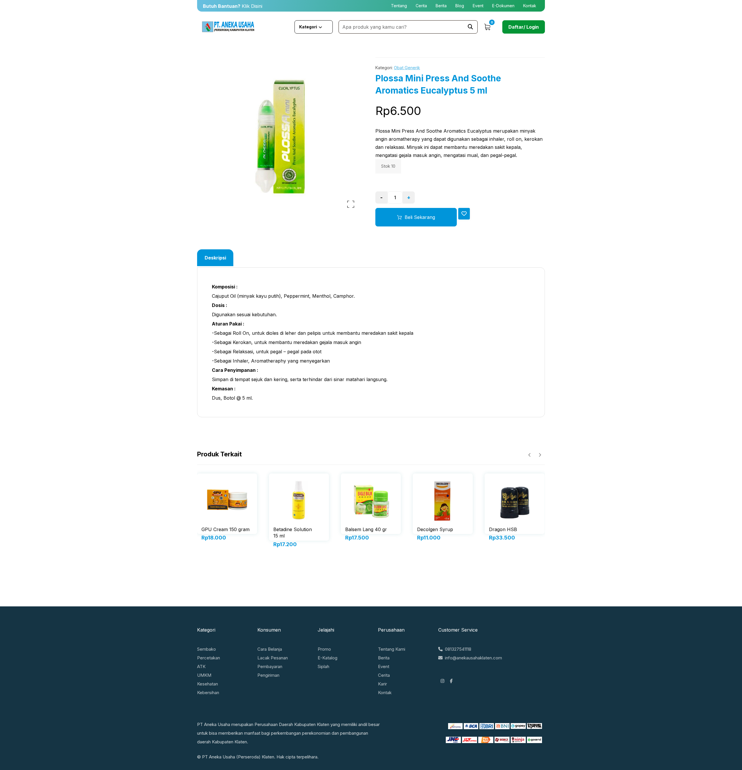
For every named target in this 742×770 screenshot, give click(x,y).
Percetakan (208, 658)
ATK (201, 666)
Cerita (384, 675)
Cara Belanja (269, 649)
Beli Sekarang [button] (227, 546)
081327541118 (458, 649)
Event (383, 666)
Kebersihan (208, 692)
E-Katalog (327, 658)
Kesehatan (207, 684)
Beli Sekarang (420, 217)
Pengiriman (268, 675)
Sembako (206, 649)
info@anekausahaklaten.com (473, 658)
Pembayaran (269, 666)
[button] (470, 27)
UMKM (204, 675)
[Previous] (529, 455)
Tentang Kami (391, 649)
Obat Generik (407, 67)
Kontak (385, 692)
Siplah (323, 666)
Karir (382, 684)
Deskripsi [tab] (215, 258)
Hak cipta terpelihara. (298, 757)
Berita (384, 658)
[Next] (540, 455)
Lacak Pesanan (272, 658)
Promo (324, 649)
